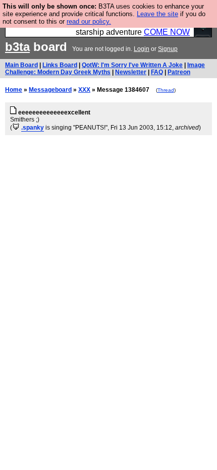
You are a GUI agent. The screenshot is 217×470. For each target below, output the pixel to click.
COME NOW (167, 32)
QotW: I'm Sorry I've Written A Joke (132, 65)
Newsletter (130, 72)
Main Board (21, 65)
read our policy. (89, 21)
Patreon (179, 72)
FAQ (157, 72)
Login (141, 48)
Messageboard (50, 89)
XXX (84, 89)
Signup (168, 48)
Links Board (59, 65)
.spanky (32, 127)
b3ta (17, 46)
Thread (165, 90)
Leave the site (157, 14)
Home (13, 89)
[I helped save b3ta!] (16, 127)
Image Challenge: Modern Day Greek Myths (105, 69)
